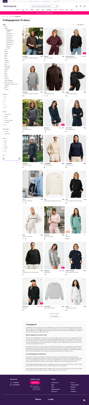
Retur (52, 387)
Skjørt (5, 73)
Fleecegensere (9, 33)
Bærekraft (73, 387)
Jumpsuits (6, 62)
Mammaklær (7, 66)
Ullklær (5, 51)
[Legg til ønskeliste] (41, 29)
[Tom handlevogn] (84, 6)
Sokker (5, 76)
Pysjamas (6, 69)
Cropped (8, 31)
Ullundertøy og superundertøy (11, 84)
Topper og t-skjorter (8, 82)
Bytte (52, 384)
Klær (7, 16)
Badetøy (6, 53)
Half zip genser (9, 37)
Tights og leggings (8, 80)
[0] (80, 6)
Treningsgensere (9, 44)
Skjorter (6, 75)
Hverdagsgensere (10, 40)
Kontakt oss (35, 382)
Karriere (73, 389)
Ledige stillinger (75, 384)
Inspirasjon (73, 391)
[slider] (3, 160)
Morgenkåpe (7, 67)
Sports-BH (6, 78)
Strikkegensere (9, 42)
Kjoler (5, 64)
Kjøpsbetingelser (55, 389)
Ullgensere (8, 46)
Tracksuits (6, 89)
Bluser (5, 56)
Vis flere (5, 107)
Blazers (6, 55)
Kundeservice (54, 382)
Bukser (5, 58)
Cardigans (8, 47)
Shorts (5, 71)
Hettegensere (9, 38)
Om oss (72, 382)
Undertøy (6, 85)
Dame (4, 16)
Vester (5, 87)
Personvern (54, 391)
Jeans (5, 49)
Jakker (5, 26)
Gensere (11, 16)
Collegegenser (9, 30)
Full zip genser (9, 35)
